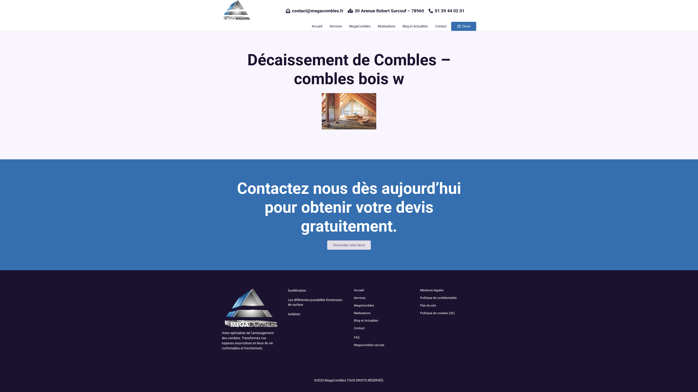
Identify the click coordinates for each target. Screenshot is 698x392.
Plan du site (428, 305)
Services (360, 298)
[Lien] (236, 11)
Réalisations (362, 313)
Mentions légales (432, 290)
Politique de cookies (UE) (437, 313)
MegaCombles (364, 305)
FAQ (357, 337)
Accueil (359, 290)
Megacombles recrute (369, 345)
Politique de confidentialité (438, 298)
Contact (359, 328)
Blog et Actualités (366, 320)
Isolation (294, 314)
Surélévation (297, 290)
